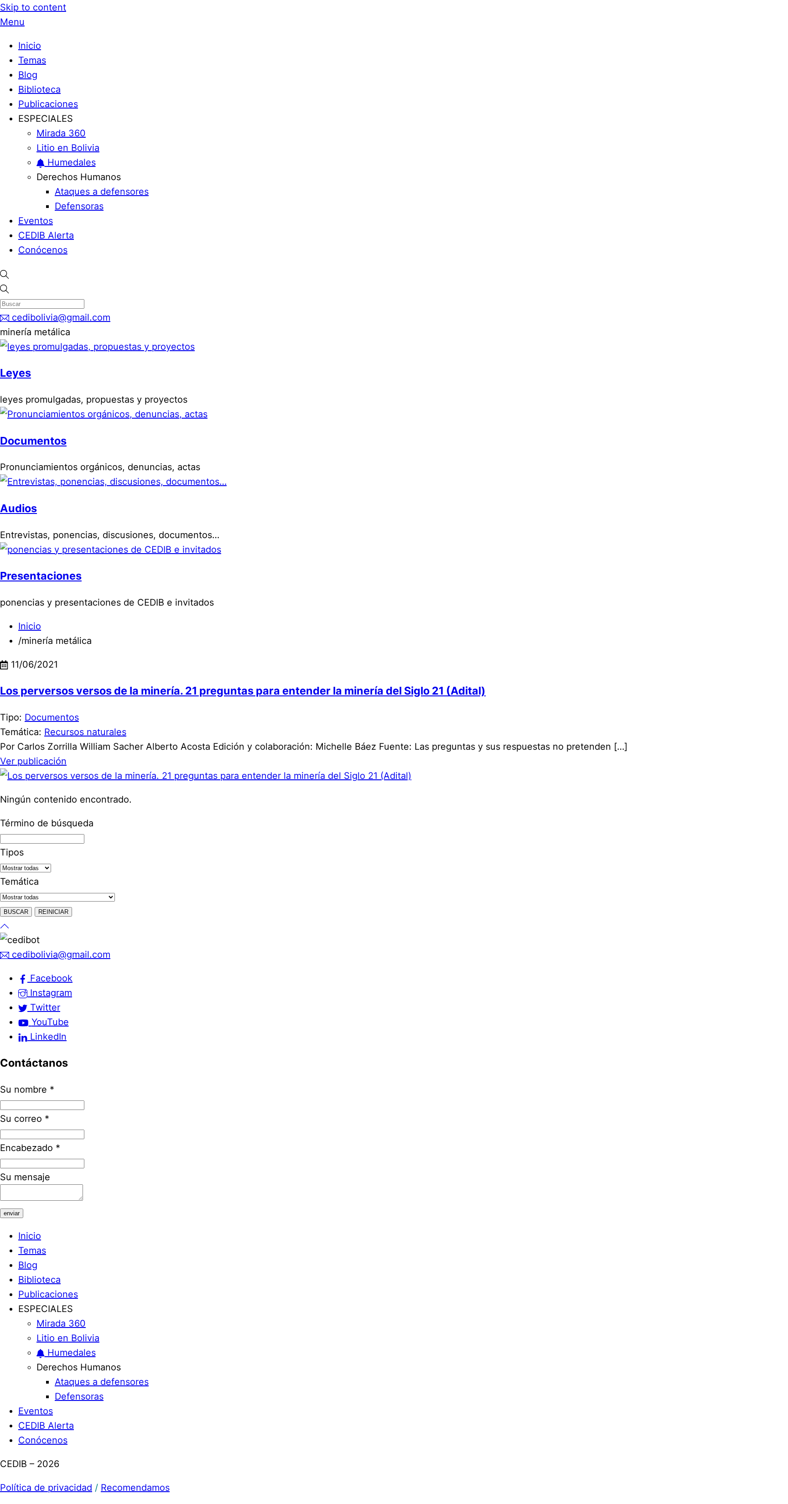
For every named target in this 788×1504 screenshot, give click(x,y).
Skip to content (33, 7)
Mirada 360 (61, 133)
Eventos (35, 220)
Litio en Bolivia (67, 147)
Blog (27, 74)
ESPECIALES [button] (45, 118)
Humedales (70, 162)
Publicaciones (48, 104)
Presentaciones (41, 575)
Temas (32, 60)
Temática (19, 881)
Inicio (29, 45)
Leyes (15, 372)
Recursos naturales (85, 731)
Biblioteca (39, 89)
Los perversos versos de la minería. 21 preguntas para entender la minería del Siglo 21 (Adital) (243, 690)
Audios (18, 508)
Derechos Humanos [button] (78, 176)
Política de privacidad (46, 1487)
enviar (12, 1213)
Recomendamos (135, 1487)
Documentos (33, 440)
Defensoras (79, 206)
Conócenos (42, 249)
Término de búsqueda (46, 823)
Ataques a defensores (102, 191)
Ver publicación (33, 761)
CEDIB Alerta (46, 235)
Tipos (12, 852)
